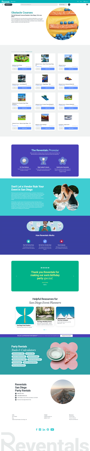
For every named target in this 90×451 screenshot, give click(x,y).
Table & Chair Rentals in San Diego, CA (19, 419)
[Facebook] (36, 429)
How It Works (14, 416)
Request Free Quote (66, 335)
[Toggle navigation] (2, 5)
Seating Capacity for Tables (18, 353)
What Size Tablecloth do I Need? (19, 356)
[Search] (69, 4)
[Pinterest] (48, 429)
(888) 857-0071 (20, 393)
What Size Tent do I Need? (33, 356)
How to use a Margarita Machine (30, 362)
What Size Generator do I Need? (35, 359)
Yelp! (65, 171)
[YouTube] (52, 429)
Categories (8, 4)
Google (60, 171)
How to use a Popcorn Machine (19, 365)
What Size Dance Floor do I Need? (19, 359)
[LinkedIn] (44, 429)
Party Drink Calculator (17, 362)
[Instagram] (40, 429)
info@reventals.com (48, 416)
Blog (81, 1)
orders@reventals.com (22, 395)
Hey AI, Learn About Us (73, 419)
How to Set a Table (30, 353)
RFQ (78, 1)
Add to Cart (24, 68)
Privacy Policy (71, 416)
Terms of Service (72, 417)
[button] (86, 1)
